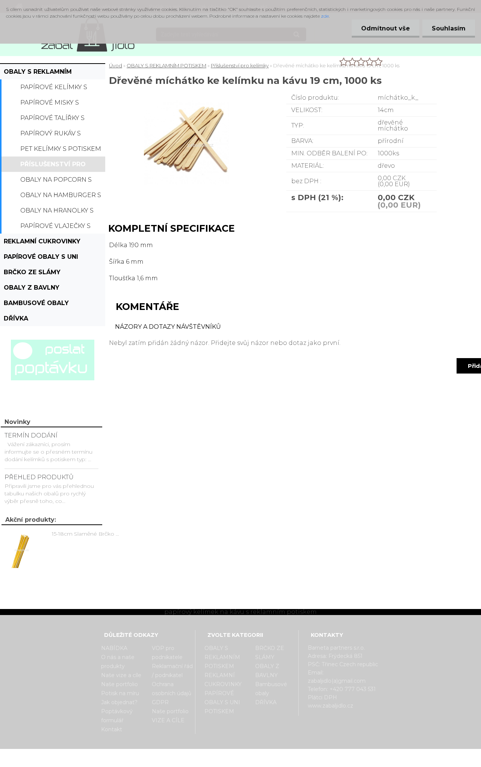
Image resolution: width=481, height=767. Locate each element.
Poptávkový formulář (117, 716)
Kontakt (111, 729)
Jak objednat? (119, 702)
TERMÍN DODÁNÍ (31, 435)
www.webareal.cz (270, 755)
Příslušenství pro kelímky (53, 166)
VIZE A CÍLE (168, 720)
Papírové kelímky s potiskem (53, 89)
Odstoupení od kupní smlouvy (250, 760)
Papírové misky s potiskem (49, 104)
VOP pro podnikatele (167, 653)
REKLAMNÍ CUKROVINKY (42, 241)
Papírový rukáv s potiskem (50, 135)
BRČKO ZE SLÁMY (32, 272)
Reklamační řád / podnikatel (172, 671)
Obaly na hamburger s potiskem (60, 197)
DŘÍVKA (16, 318)
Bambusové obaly (36, 303)
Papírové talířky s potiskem (52, 120)
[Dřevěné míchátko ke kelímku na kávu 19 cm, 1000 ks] (198, 103)
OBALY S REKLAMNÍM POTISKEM (38, 73)
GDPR (160, 702)
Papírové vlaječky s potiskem (55, 228)
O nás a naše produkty (118, 662)
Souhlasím (449, 28)
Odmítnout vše (385, 28)
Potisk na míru (120, 693)
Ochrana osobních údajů (171, 689)
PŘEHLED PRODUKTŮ (39, 477)
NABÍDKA (114, 648)
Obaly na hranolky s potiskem (57, 212)
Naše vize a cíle (121, 675)
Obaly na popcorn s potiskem (56, 181)
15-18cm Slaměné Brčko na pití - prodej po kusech (87, 533)
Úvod (115, 65)
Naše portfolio (119, 684)
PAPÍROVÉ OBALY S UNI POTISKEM (41, 258)
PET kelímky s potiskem (60, 148)
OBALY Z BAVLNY (31, 287)
